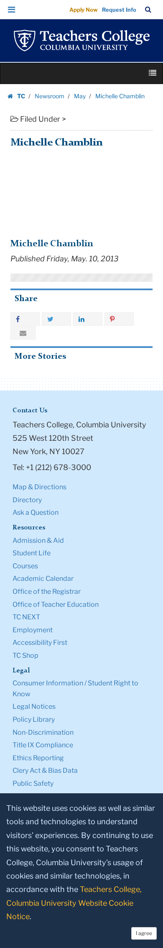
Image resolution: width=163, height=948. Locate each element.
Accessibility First (40, 642)
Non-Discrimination (43, 732)
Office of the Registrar (47, 591)
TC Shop (25, 655)
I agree (144, 933)
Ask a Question (36, 512)
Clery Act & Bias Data (45, 770)
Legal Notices (34, 706)
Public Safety (33, 783)
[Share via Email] (23, 333)
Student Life (32, 553)
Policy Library (34, 719)
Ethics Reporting (38, 758)
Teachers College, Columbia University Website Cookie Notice (74, 903)
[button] (11, 10)
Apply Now (83, 9)
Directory (27, 500)
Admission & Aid (38, 540)
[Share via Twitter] (56, 319)
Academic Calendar (43, 579)
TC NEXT (26, 617)
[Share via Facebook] (25, 319)
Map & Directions (39, 487)
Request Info (119, 9)
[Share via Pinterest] (119, 319)
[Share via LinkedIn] (87, 319)
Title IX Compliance (43, 745)
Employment (33, 630)
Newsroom (49, 96)
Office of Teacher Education (56, 604)
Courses (25, 566)
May (80, 96)
